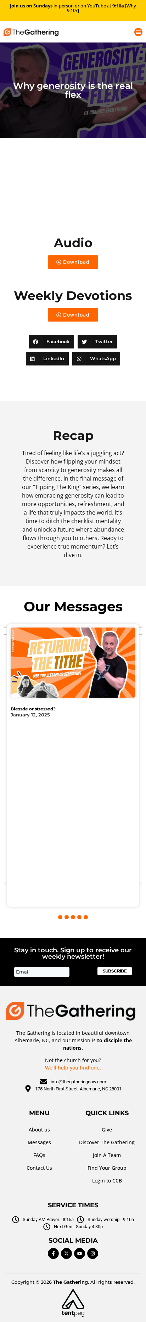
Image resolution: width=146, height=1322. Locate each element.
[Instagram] (92, 1253)
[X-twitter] (66, 1253)
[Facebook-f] (53, 1253)
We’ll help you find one (72, 1067)
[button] (138, 32)
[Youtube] (79, 1253)
